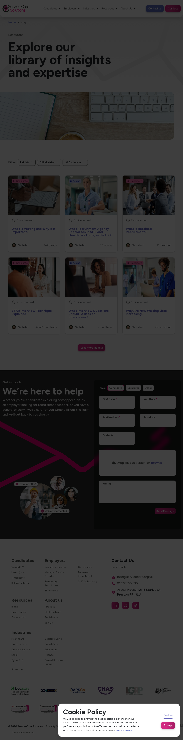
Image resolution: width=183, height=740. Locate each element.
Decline (168, 715)
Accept (168, 725)
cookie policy (124, 730)
